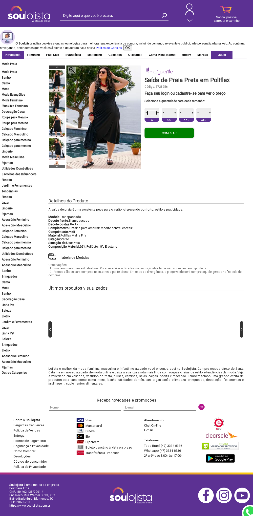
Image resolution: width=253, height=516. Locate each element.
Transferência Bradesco (102, 453)
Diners (90, 431)
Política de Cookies (109, 48)
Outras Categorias (14, 372)
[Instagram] (225, 502)
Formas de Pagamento (30, 441)
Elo (87, 436)
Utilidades (135, 55)
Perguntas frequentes (29, 425)
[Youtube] (243, 502)
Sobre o (27, 420)
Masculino (94, 55)
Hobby (186, 55)
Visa (88, 420)
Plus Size (52, 55)
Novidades (13, 55)
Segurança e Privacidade (31, 446)
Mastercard (93, 426)
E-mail (148, 430)
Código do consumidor (30, 461)
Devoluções (22, 456)
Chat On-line (152, 425)
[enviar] (201, 407)
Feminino (33, 55)
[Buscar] (164, 15)
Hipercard (92, 442)
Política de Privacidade (30, 467)
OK (127, 48)
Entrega (19, 435)
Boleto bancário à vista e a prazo (108, 447)
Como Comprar (24, 451)
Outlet (222, 55)
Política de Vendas (27, 430)
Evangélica (73, 55)
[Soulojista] (29, 20)
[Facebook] (207, 502)
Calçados (115, 55)
